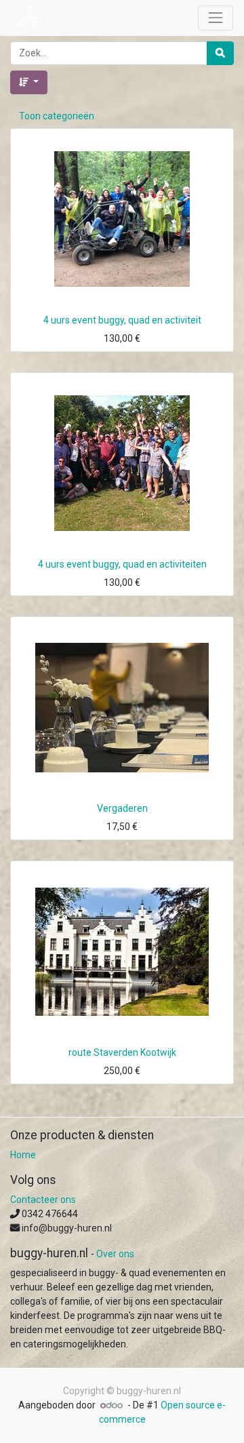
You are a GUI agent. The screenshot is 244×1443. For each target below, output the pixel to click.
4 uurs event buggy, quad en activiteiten (122, 564)
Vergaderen (122, 808)
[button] (28, 82)
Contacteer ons (43, 1199)
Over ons (115, 1253)
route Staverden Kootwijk (122, 1052)
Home (23, 1154)
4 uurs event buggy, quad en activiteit (122, 320)
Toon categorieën (56, 116)
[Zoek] (220, 53)
